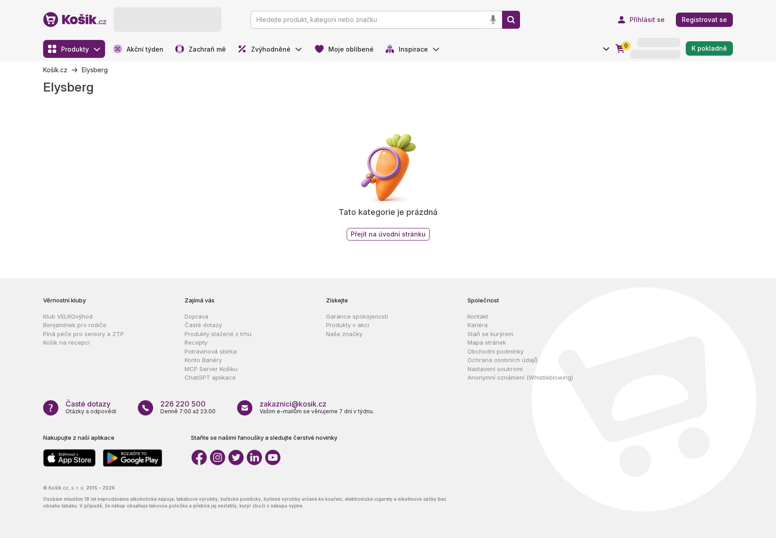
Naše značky (344, 333)
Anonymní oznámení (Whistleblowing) (520, 377)
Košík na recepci (66, 342)
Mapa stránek (486, 342)
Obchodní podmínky (495, 351)
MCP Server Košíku (211, 368)
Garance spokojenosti (357, 316)
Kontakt (477, 316)
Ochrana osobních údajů (502, 359)
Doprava (196, 316)
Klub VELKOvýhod (68, 316)
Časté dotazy (203, 324)
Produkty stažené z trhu (218, 333)
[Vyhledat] (511, 20)
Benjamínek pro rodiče (74, 324)
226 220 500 (183, 403)
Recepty (196, 342)
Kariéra (477, 324)
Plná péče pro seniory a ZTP (83, 333)
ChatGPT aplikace (210, 377)
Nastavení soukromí (495, 368)
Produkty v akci (347, 324)
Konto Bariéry (203, 359)
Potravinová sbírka (211, 351)
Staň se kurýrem (490, 333)
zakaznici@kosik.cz (293, 403)
